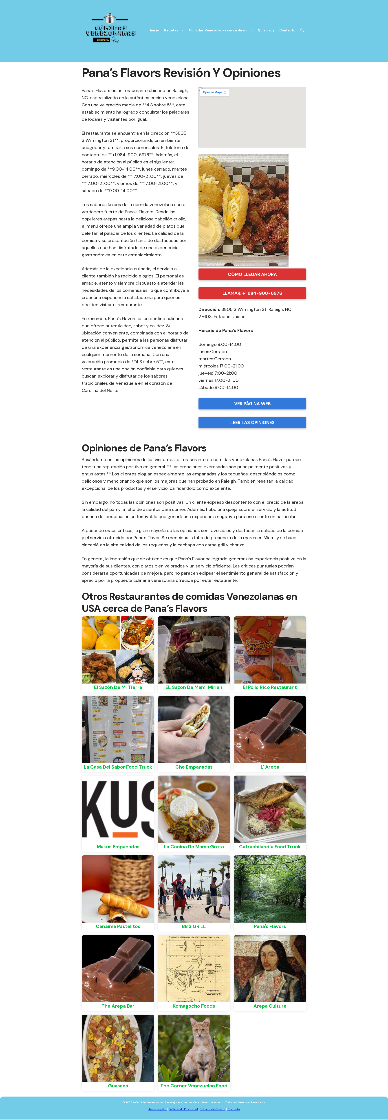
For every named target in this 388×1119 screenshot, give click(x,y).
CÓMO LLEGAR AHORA (252, 274)
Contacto (287, 30)
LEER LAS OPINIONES (252, 422)
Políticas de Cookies (212, 1109)
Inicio (154, 30)
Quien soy (266, 30)
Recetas (171, 30)
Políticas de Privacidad (183, 1109)
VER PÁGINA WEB (252, 404)
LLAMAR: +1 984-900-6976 (252, 293)
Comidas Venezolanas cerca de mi (218, 30)
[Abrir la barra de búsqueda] (302, 30)
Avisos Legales (157, 1109)
